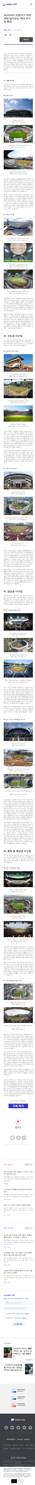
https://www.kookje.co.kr (20, 771)
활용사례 (15, 1445)
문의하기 (27, 1439)
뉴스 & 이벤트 (7, 1445)
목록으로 (26, 39)
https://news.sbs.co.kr (20, 147)
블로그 (22, 1445)
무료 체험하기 (11, 1439)
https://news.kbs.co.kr (20, 941)
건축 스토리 (7, 30)
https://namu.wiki (20, 745)
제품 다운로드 (29, 1445)
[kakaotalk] (12, 1138)
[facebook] (18, 1138)
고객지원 (5, 1448)
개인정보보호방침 (14, 1448)
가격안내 (20, 1439)
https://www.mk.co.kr (20, 656)
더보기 (27, 1164)
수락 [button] (14, 1481)
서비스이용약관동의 (28, 1448)
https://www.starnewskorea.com (20, 682)
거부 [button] (21, 1481)
